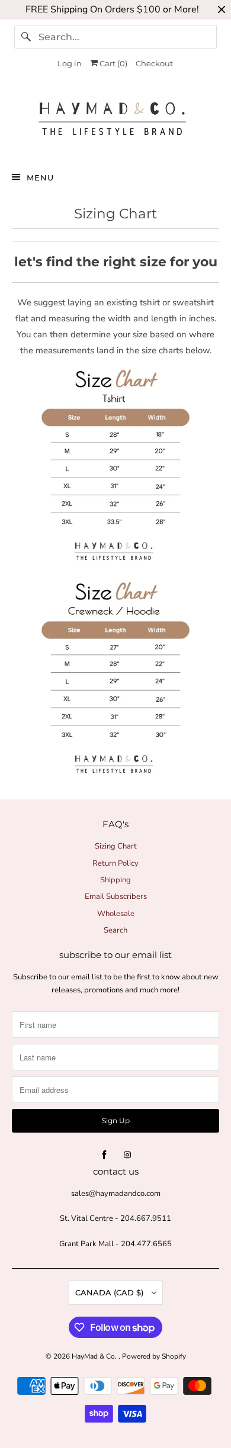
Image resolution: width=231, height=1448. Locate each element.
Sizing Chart (116, 846)
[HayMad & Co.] (116, 121)
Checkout (154, 63)
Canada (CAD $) (110, 1292)
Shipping (115, 880)
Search (115, 930)
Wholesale (115, 913)
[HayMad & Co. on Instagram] (127, 1155)
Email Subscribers (116, 896)
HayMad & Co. (95, 1356)
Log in (69, 63)
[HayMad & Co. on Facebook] (104, 1155)
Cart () (112, 63)
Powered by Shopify (154, 1356)
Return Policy (115, 863)
